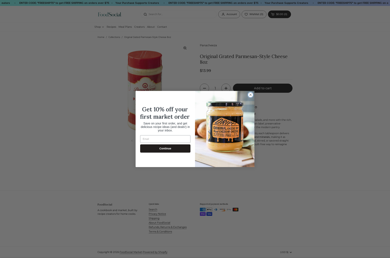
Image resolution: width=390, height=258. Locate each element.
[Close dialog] (250, 94)
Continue (165, 148)
